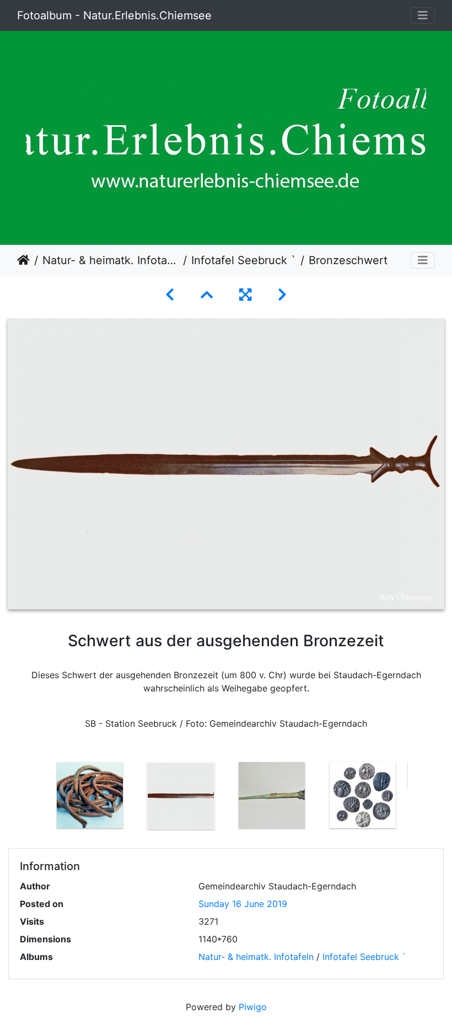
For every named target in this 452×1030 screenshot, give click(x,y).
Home (23, 260)
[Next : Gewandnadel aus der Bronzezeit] (282, 294)
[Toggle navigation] (423, 15)
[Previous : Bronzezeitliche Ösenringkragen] (169, 294)
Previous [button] (35, 797)
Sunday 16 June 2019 (242, 903)
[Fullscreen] (245, 294)
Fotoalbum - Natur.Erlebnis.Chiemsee (114, 15)
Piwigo (253, 1006)
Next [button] (416, 797)
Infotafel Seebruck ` (243, 260)
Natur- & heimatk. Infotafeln (110, 260)
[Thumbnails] (206, 294)
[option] (89, 795)
